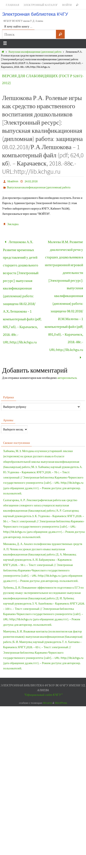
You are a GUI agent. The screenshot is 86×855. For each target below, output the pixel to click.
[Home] (3, 51)
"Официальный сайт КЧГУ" (43, 674)
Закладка (12, 224)
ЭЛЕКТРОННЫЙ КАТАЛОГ (40, 5)
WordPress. (61, 682)
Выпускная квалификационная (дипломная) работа (35, 51)
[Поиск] (60, 34)
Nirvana (47, 682)
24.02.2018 (31, 181)
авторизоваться (66, 357)
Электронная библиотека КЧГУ (35, 14)
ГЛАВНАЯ (12, 5)
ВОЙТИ (67, 5)
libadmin (12, 181)
